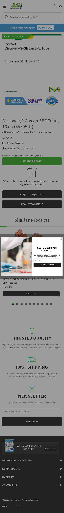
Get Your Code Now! (47, 265)
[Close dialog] (61, 239)
